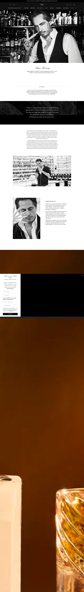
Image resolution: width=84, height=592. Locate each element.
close (82, 275)
